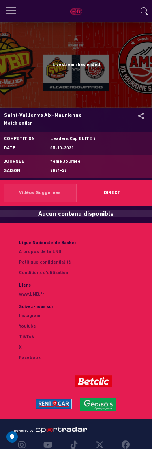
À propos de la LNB (40, 252)
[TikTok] (74, 445)
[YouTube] (48, 445)
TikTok (26, 337)
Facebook (30, 358)
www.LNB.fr (31, 294)
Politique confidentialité (45, 262)
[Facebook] (123, 445)
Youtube (27, 326)
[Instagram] (24, 445)
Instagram (29, 316)
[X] (100, 445)
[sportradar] (50, 430)
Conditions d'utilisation (43, 273)
